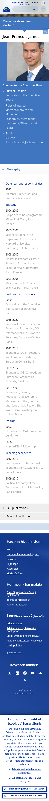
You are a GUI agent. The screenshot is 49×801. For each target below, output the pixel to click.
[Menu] (43, 9)
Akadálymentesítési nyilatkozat (24, 641)
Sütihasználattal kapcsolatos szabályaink (26, 780)
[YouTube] (32, 673)
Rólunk (11, 550)
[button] (43, 3)
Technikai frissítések (18, 600)
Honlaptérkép (15, 653)
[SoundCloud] (40, 673)
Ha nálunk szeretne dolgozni (23, 554)
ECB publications (17, 508)
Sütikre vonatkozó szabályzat (23, 636)
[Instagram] (25, 673)
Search (34, 9)
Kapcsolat (12, 569)
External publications (20, 516)
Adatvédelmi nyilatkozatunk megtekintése (26, 771)
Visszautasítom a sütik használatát (26, 795)
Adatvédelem (14, 623)
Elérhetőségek (15, 573)
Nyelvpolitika (14, 645)
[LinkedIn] (17, 673)
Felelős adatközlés (17, 605)
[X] (9, 673)
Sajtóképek (13, 564)
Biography (13, 169)
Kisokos (11, 559)
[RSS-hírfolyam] (25, 680)
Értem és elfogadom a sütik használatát (26, 789)
